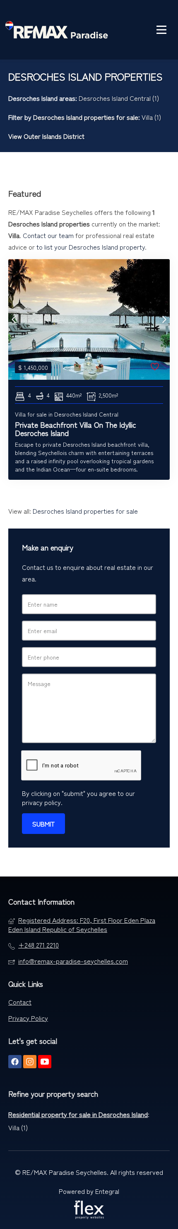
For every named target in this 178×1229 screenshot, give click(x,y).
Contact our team (48, 235)
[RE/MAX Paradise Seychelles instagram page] (29, 1061)
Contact (19, 1001)
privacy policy (41, 802)
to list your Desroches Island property (90, 247)
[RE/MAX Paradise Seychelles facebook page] (15, 1061)
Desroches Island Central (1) (119, 97)
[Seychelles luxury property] (56, 30)
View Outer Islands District (46, 136)
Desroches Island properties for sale (85, 116)
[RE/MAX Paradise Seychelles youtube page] (44, 1061)
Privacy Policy (28, 1017)
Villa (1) (151, 116)
